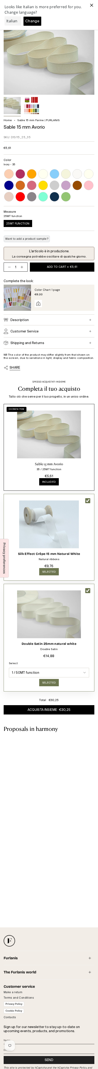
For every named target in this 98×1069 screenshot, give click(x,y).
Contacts (10, 1017)
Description (19, 320)
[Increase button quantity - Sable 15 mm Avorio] (23, 267)
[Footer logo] (9, 941)
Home (8, 120)
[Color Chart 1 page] (17, 298)
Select (13, 663)
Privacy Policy (13, 1003)
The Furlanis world (20, 972)
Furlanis (11, 958)
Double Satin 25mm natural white (49, 644)
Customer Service (24, 331)
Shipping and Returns (27, 343)
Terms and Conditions (19, 998)
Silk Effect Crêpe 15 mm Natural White (49, 554)
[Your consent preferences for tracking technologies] (4, 558)
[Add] (38, 303)
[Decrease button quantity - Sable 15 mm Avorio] (8, 267)
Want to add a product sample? (26, 239)
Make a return (13, 992)
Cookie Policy (13, 1010)
